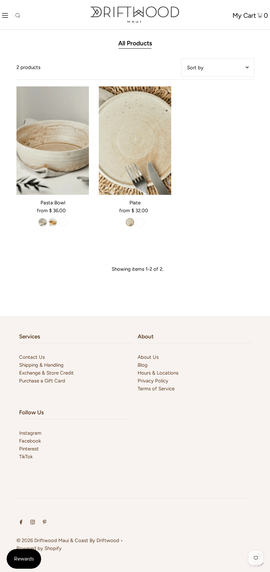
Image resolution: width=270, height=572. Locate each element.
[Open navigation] (5, 15)
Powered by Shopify (39, 548)
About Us (148, 357)
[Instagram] (32, 523)
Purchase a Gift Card (42, 381)
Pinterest (29, 449)
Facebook (30, 441)
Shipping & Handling (41, 365)
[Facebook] (21, 523)
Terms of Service (156, 389)
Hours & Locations (158, 373)
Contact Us (32, 357)
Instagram (30, 433)
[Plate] (135, 140)
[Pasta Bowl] (52, 140)
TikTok (26, 457)
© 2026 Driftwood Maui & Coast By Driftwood (67, 540)
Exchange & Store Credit (46, 373)
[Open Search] (18, 14)
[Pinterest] (44, 523)
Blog (143, 365)
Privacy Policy (153, 381)
